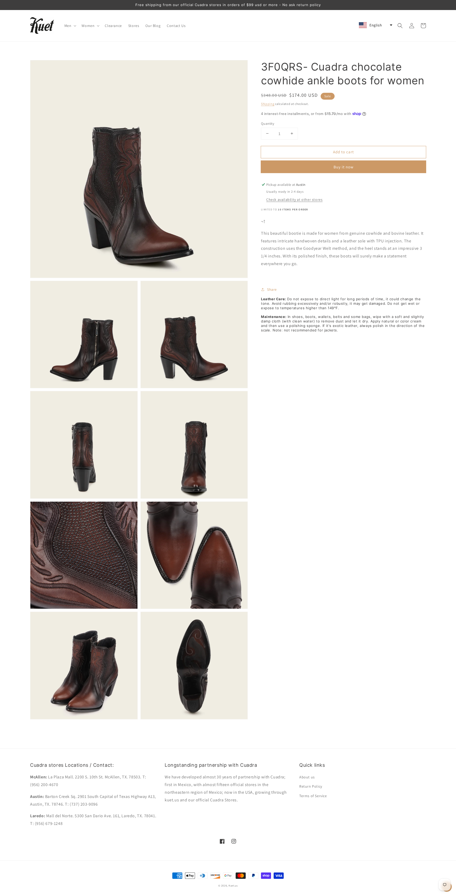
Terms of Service (313, 795)
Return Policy (310, 786)
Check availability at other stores (294, 199)
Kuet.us (233, 885)
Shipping (267, 104)
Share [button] (272, 289)
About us (307, 777)
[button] (70, 25)
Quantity (267, 123)
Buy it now (344, 166)
